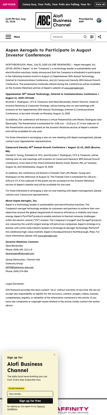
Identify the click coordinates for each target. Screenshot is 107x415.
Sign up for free (30, 400)
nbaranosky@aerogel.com (20, 253)
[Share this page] (99, 37)
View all (100, 4)
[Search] (85, 37)
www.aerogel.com (74, 88)
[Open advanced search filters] (91, 37)
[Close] (54, 354)
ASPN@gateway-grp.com (20, 267)
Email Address (16, 388)
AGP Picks (9, 4)
